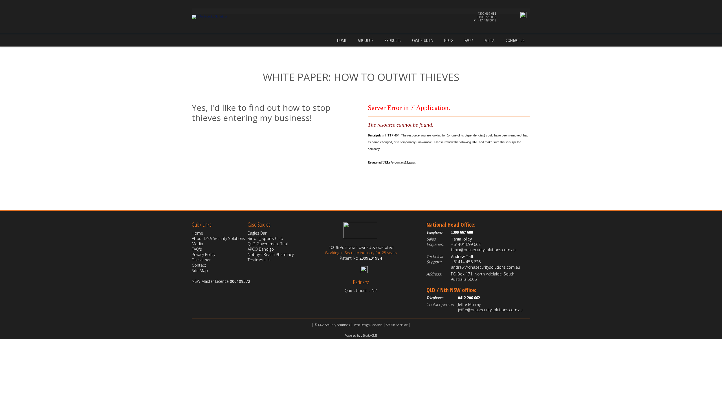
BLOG (448, 40)
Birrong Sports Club (265, 238)
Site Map (200, 270)
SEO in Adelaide (397, 325)
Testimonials (259, 259)
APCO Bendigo (261, 249)
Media (197, 243)
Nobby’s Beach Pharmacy (271, 254)
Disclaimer (201, 259)
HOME (342, 40)
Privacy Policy (203, 254)
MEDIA (489, 40)
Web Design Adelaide (368, 325)
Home (197, 233)
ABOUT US (365, 40)
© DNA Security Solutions (332, 325)
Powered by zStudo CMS (361, 335)
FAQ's (469, 40)
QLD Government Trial (268, 243)
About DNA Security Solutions (218, 238)
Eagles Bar (257, 233)
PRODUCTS (393, 40)
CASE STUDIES (422, 40)
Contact (199, 265)
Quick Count (356, 290)
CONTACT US (515, 40)
